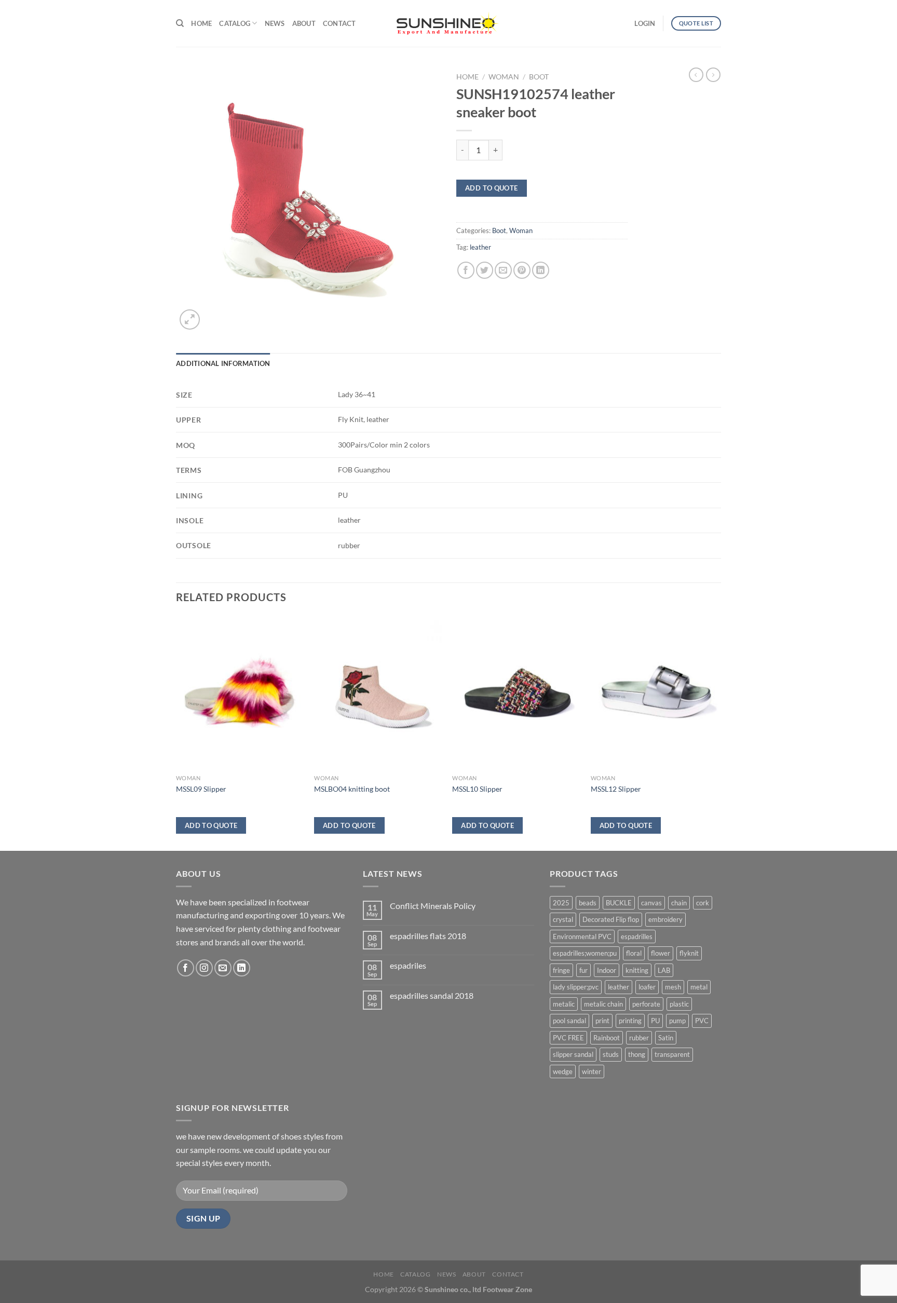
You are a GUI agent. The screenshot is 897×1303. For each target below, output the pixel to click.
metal (699, 987)
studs (611, 1054)
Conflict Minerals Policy (432, 906)
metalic (564, 1004)
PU (655, 1020)
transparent (672, 1054)
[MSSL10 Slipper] (516, 693)
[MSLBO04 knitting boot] (378, 693)
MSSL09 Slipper (201, 788)
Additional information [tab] (223, 363)
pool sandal (569, 1020)
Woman (503, 77)
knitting (637, 970)
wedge (563, 1071)
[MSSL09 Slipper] (240, 693)
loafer (647, 987)
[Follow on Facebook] (185, 967)
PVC (702, 1020)
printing (630, 1020)
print (602, 1020)
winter (591, 1071)
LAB (664, 970)
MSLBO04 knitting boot (352, 788)
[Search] (180, 23)
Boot (539, 77)
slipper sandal (573, 1054)
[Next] (718, 732)
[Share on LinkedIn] (540, 270)
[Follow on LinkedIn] (241, 967)
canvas (651, 903)
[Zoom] (190, 319)
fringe (561, 970)
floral (634, 953)
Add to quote (491, 188)
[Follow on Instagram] (204, 967)
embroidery (665, 919)
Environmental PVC (582, 936)
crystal (563, 919)
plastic (679, 1004)
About (304, 23)
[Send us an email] (223, 967)
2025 (561, 903)
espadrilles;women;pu (585, 953)
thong (636, 1054)
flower (660, 953)
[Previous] (176, 732)
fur (583, 970)
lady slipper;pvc (576, 987)
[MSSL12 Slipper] (655, 693)
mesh (673, 987)
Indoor (606, 970)
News (275, 23)
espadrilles (637, 936)
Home (201, 23)
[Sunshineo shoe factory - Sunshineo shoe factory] (448, 23)
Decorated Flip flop (610, 919)
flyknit (689, 953)
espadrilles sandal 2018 (431, 995)
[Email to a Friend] (503, 270)
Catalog (234, 23)
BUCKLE (619, 903)
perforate (646, 1004)
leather (480, 247)
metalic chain (603, 1004)
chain (679, 903)
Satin (665, 1038)
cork (702, 903)
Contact (339, 23)
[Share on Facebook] (465, 270)
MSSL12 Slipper (616, 788)
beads (587, 903)
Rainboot (606, 1038)
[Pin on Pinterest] (522, 270)
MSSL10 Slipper (477, 788)
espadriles (408, 965)
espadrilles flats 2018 (428, 936)
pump (677, 1020)
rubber (639, 1038)
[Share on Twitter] (484, 270)
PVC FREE (568, 1038)
